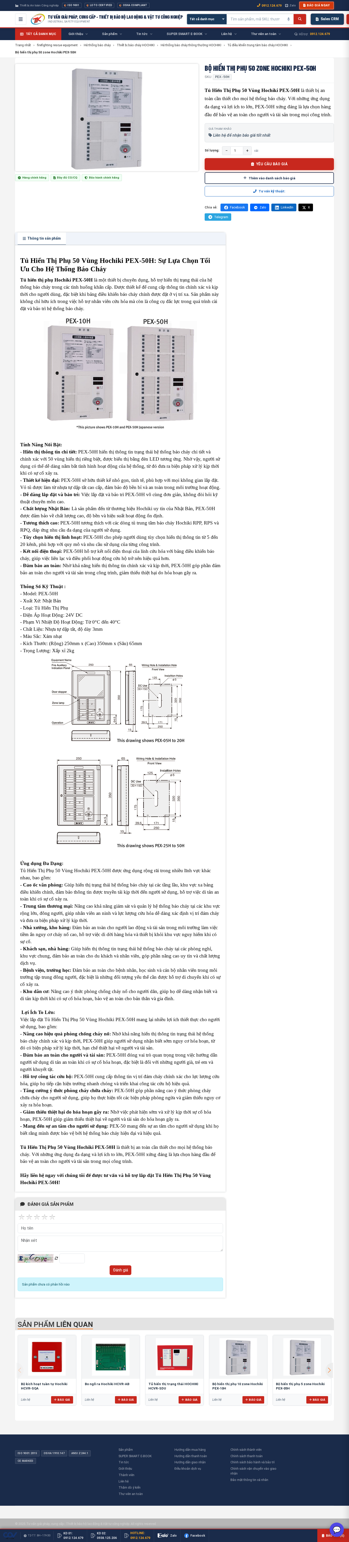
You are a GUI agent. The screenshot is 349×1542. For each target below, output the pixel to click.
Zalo (292, 5)
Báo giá (63, 1399)
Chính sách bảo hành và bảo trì (252, 1462)
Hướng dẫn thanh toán (191, 1456)
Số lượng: (212, 150)
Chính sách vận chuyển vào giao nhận (253, 1471)
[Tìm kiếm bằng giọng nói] (288, 19)
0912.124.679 (272, 5)
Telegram (221, 217)
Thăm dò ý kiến (130, 1487)
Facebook (237, 207)
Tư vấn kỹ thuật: (272, 191)
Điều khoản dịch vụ (188, 1468)
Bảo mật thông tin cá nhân (249, 1480)
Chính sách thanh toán (246, 1456)
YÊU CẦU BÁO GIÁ (272, 164)
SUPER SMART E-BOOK (135, 1456)
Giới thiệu (125, 1468)
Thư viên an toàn (131, 1494)
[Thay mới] (56, 1258)
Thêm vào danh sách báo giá (272, 178)
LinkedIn (287, 207)
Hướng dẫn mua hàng (190, 1450)
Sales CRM (330, 19)
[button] (329, 1370)
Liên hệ (124, 1481)
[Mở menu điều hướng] (20, 19)
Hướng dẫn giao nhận (190, 1462)
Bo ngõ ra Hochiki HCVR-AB (107, 1384)
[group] (107, 117)
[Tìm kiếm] (300, 19)
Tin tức (124, 1462)
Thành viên (126, 1475)
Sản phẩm (126, 1450)
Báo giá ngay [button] (318, 5)
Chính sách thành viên (246, 1450)
